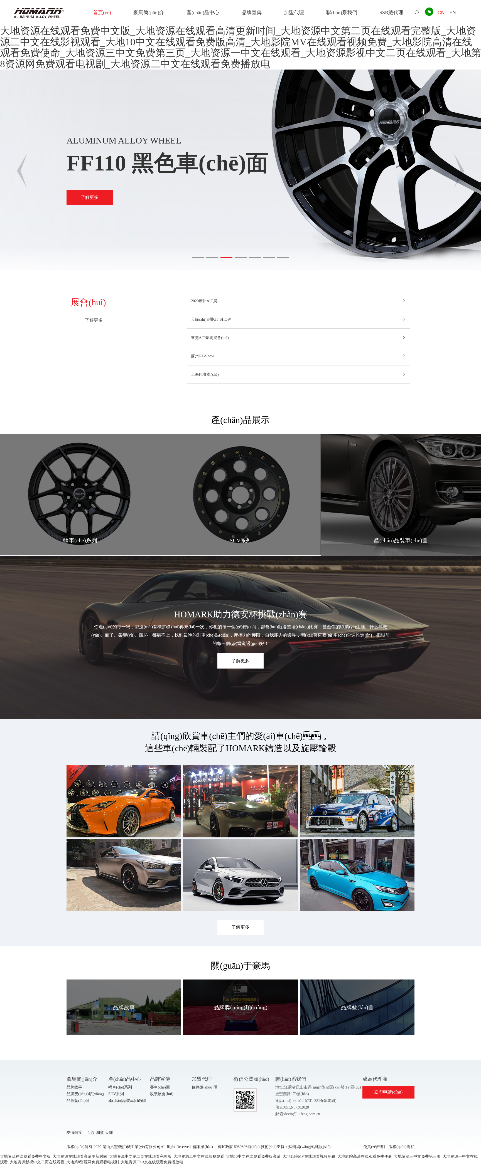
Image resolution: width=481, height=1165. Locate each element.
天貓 (109, 1133)
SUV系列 (116, 1094)
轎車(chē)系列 (120, 1087)
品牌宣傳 (252, 12)
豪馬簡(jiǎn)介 (148, 12)
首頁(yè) (102, 12)
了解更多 (90, 197)
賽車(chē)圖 (160, 1087)
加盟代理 (294, 12)
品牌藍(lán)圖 (78, 1101)
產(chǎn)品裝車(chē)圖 (127, 1101)
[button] (198, 257)
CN (441, 12)
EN (452, 12)
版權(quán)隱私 (401, 1147)
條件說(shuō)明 (204, 1087)
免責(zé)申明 (374, 1147)
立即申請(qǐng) (388, 1092)
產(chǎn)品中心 (202, 12)
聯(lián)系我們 (341, 12)
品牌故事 (74, 1087)
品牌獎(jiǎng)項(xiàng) (85, 1094)
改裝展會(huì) (161, 1094)
